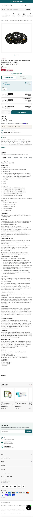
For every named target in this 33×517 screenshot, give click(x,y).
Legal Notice (20, 513)
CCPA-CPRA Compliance (21, 505)
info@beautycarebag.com (6, 472)
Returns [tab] (9, 157)
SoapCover (3, 58)
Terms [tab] (21, 157)
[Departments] (2, 9)
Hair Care (6, 20)
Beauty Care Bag (7, 502)
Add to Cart (22, 112)
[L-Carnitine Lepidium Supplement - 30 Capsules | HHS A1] (7, 394)
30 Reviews (12, 64)
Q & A (17, 64)
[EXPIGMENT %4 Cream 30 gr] (21, 394)
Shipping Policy (3, 509)
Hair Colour (12, 20)
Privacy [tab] (30, 157)
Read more (3, 147)
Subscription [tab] (15, 157)
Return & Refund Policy (11, 509)
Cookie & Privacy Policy (11, 505)
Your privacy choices (26, 513)
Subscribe (29, 431)
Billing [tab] (25, 157)
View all (30, 385)
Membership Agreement (5, 513)
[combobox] (15, 9)
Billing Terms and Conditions (20, 509)
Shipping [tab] (4, 157)
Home (2, 20)
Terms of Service (4, 505)
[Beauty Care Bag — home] (8, 5)
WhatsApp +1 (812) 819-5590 (6, 476)
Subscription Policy (13, 513)
